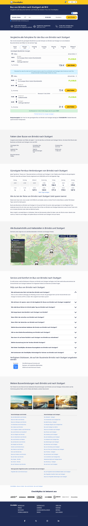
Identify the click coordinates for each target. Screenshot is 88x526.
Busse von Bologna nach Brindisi (18, 422)
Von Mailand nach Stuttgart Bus (51, 439)
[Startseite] (16, 2)
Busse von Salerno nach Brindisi (18, 454)
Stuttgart (73, 236)
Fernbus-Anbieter (23, 512)
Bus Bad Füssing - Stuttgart (50, 422)
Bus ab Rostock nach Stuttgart (51, 454)
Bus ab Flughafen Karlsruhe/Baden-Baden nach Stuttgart (57, 471)
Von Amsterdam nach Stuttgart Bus (52, 419)
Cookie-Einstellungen (43, 510)
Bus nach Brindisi (29, 486)
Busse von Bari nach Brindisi (17, 419)
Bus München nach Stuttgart (50, 444)
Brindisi (64, 236)
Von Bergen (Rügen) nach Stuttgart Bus (53, 424)
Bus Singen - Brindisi (16, 459)
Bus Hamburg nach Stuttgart (50, 434)
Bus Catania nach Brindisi (17, 427)
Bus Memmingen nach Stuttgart (51, 442)
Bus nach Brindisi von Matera (18, 439)
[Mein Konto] (65, 2)
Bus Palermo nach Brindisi (17, 449)
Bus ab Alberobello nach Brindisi (18, 417)
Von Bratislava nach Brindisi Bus (18, 424)
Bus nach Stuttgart (38, 486)
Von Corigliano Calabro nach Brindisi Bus (20, 429)
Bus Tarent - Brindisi (15, 461)
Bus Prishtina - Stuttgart (49, 451)
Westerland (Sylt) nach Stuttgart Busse (53, 459)
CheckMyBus (13, 486)
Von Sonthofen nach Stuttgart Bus (52, 456)
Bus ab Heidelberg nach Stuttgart (52, 437)
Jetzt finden (71, 65)
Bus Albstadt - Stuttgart (49, 417)
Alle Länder (59, 512)
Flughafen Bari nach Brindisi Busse (19, 471)
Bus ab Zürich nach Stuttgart (50, 464)
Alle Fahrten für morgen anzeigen (45, 114)
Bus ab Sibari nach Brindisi (17, 456)
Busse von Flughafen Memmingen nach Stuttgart (55, 476)
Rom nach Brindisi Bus (16, 451)
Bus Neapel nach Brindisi (17, 444)
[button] (51, 251)
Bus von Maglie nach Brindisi (18, 434)
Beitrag (58, 510)
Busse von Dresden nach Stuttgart (52, 429)
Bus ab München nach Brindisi (18, 442)
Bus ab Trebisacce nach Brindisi (18, 464)
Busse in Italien (20, 486)
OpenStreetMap (70, 264)
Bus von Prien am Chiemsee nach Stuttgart (54, 449)
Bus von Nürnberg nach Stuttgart (52, 447)
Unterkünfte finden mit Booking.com (20, 20)
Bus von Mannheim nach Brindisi (18, 437)
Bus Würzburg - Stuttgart (50, 461)
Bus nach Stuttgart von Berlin (51, 427)
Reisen (38, 512)
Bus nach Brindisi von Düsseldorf (19, 432)
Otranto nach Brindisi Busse (17, 447)
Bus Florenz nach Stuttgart (50, 432)
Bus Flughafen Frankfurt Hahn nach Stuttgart (54, 474)
